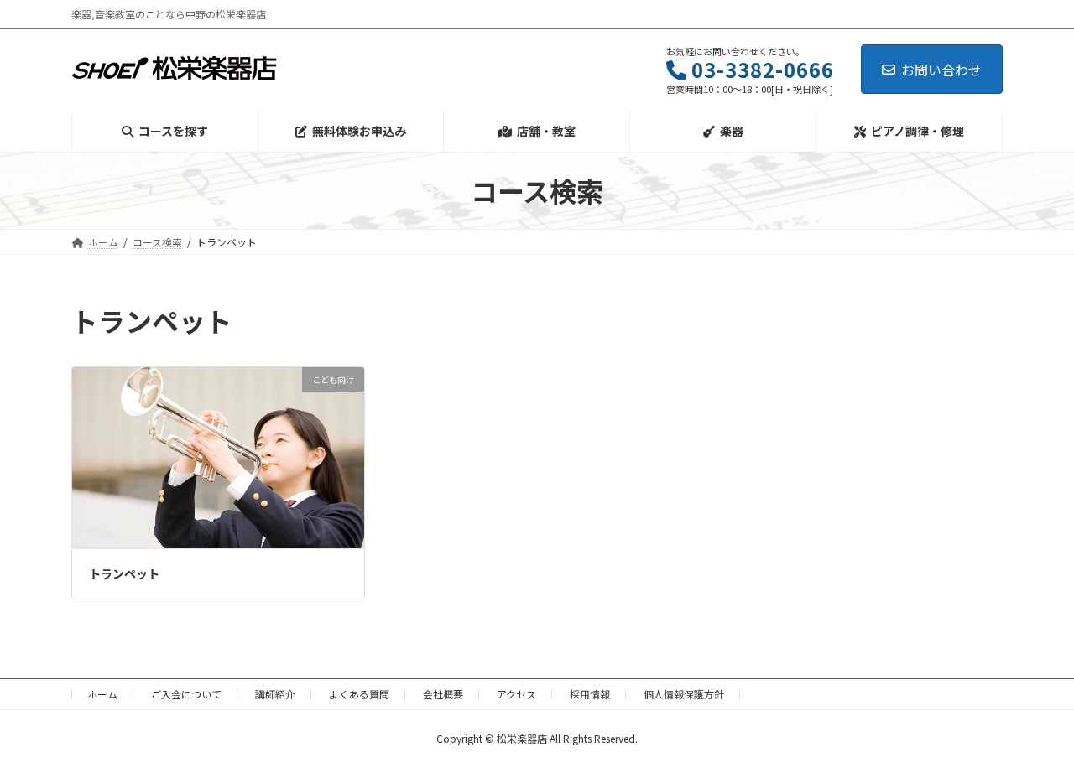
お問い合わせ (941, 70)
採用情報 (590, 694)
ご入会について (186, 694)
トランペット (124, 573)
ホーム (102, 694)
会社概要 (443, 694)
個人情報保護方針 (684, 694)
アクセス (516, 694)
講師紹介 (275, 694)
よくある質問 (359, 694)
